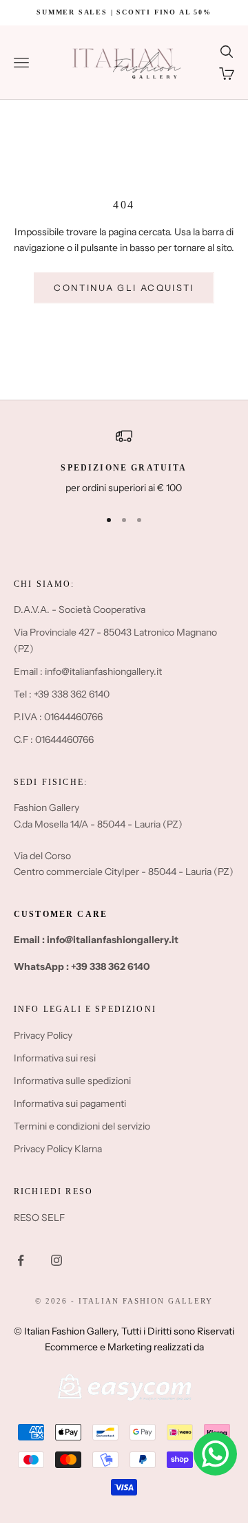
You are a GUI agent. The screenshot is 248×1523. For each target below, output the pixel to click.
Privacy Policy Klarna (58, 1149)
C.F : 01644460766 (54, 739)
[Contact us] (215, 1454)
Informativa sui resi (55, 1058)
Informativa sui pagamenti (70, 1103)
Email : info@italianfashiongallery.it (88, 671)
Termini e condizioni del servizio (82, 1126)
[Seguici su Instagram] (56, 1260)
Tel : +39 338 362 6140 (62, 694)
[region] (124, 462)
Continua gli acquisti (124, 287)
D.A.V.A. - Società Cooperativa (79, 609)
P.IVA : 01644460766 (58, 717)
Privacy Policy (43, 1035)
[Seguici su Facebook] (21, 1260)
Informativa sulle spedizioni (72, 1080)
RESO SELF (39, 1217)
